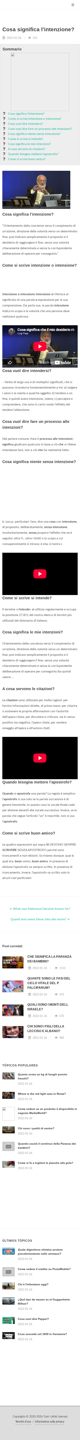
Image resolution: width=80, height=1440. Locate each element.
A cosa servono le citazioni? (26, 149)
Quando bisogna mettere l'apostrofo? (33, 154)
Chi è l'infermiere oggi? (33, 1284)
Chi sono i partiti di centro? (36, 1128)
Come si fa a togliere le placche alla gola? (45, 1162)
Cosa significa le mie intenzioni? (29, 144)
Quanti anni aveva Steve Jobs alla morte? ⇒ (40, 919)
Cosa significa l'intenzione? (26, 113)
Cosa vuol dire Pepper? (33, 1318)
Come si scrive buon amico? (27, 159)
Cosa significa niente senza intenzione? (34, 133)
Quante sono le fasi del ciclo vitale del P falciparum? (48, 983)
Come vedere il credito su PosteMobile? (44, 1269)
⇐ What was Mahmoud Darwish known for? (40, 908)
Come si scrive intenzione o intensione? (34, 118)
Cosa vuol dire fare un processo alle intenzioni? (40, 128)
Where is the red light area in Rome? (42, 1093)
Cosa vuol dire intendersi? (25, 123)
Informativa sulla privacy (49, 1421)
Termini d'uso (23, 1421)
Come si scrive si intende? (25, 139)
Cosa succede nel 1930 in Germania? (42, 1334)
